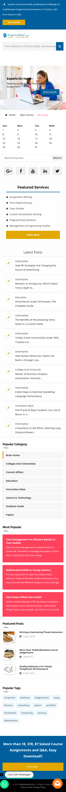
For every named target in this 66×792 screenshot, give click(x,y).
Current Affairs (14, 472)
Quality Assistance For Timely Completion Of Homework (35, 667)
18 (50, 138)
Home (12, 114)
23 (18, 142)
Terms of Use (26, 787)
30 (18, 147)
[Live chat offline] (57, 783)
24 (36, 142)
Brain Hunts (13, 455)
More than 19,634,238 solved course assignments (38, 651)
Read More (50, 92)
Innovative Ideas (15, 489)
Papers (10, 514)
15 (4, 138)
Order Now (33, 234)
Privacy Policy (40, 787)
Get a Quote (14, 22)
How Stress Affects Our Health (24, 597)
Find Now (32, 766)
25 (50, 142)
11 (50, 134)
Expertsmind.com (27, 784)
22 (4, 142)
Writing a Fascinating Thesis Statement (41, 632)
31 (36, 147)
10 (36, 134)
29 (4, 147)
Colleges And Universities (21, 463)
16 (18, 138)
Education (12, 480)
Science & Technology (18, 497)
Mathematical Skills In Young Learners (28, 570)
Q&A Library (27, 114)
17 (36, 138)
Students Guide (15, 506)
